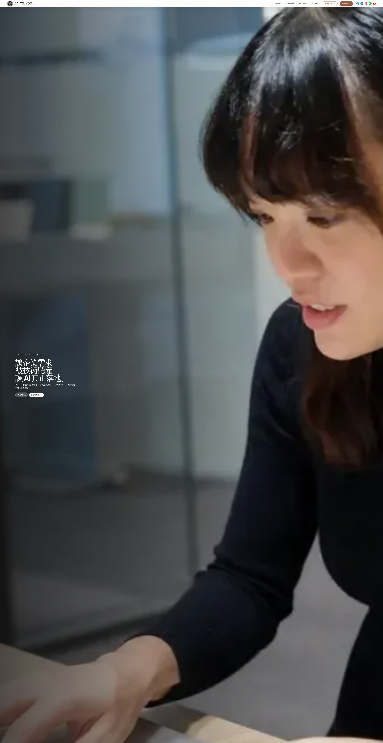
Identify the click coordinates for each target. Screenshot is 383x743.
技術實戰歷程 (302, 3)
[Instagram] (366, 3)
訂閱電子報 (330, 3)
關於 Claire (315, 3)
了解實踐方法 (21, 395)
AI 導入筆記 (277, 3)
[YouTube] (374, 3)
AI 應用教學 (290, 3)
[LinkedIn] (361, 3)
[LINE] (370, 3)
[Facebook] (357, 3)
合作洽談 (345, 3)
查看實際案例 (35, 395)
